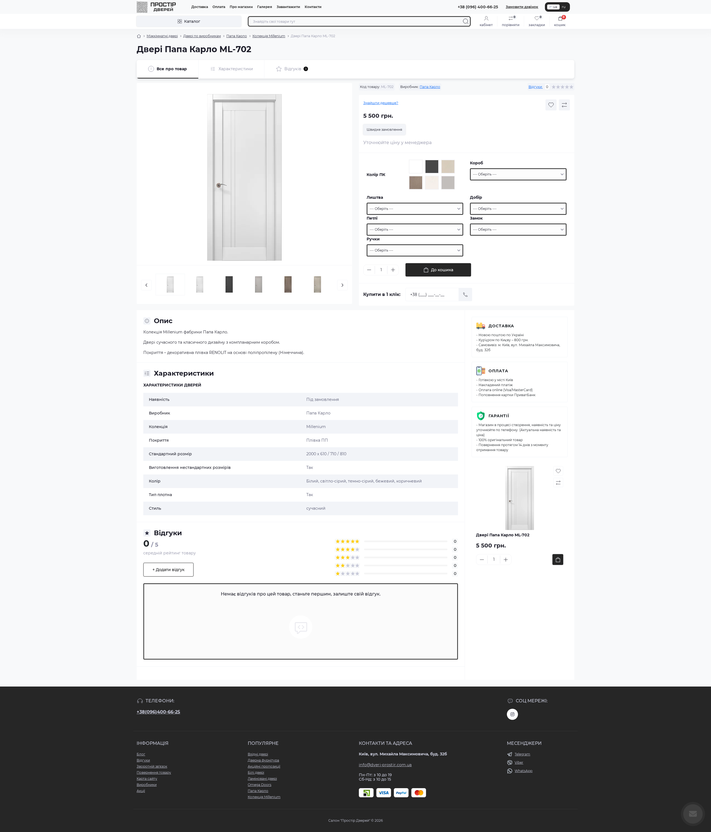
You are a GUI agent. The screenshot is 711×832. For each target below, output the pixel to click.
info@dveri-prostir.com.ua (385, 764)
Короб (476, 162)
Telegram (522, 754)
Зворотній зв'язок (152, 766)
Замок (476, 218)
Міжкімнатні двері (162, 36)
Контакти (313, 7)
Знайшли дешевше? (380, 103)
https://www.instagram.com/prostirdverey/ (512, 714)
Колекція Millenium (268, 36)
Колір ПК (376, 174)
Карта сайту (147, 778)
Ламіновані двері (262, 778)
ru (563, 7)
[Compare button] (564, 104)
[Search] (466, 21)
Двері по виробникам (202, 36)
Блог (141, 754)
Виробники (147, 785)
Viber (519, 762)
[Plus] (393, 270)
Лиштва (375, 197)
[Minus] (369, 270)
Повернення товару (154, 772)
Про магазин (241, 7)
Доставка (199, 7)
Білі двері (256, 772)
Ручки (373, 239)
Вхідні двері (258, 754)
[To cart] (557, 559)
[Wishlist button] (551, 104)
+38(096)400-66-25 (158, 712)
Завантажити (288, 7)
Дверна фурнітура (263, 760)
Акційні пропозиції (264, 766)
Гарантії (499, 415)
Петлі (372, 218)
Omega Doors (259, 785)
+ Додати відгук (168, 569)
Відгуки (143, 760)
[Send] (465, 294)
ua (555, 7)
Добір (476, 197)
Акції (141, 791)
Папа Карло (236, 36)
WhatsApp (523, 771)
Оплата (218, 7)
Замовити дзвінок (522, 7)
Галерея (264, 7)
